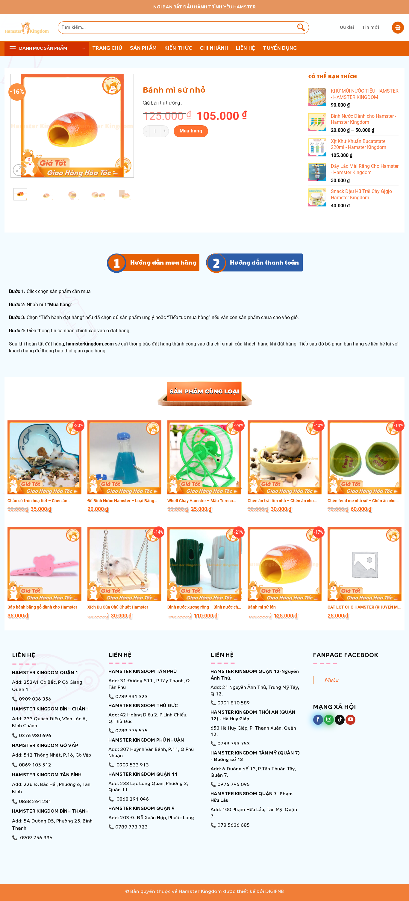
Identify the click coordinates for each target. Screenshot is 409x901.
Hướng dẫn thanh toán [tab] (264, 262)
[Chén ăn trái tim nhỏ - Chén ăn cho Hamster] (285, 457)
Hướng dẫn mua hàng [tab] (163, 262)
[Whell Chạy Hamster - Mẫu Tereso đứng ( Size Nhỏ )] (204, 457)
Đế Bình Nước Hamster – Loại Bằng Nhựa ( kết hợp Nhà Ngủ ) (120, 500)
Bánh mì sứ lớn (262, 607)
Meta (331, 680)
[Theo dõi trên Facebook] (318, 720)
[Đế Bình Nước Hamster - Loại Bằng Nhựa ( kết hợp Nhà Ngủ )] (124, 457)
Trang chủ (107, 48)
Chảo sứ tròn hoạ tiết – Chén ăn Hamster (37, 500)
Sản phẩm (143, 48)
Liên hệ (245, 48)
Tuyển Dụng (280, 48)
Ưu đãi (347, 27)
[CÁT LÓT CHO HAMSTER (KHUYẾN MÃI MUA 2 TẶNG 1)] (365, 564)
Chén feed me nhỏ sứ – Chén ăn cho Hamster (362, 500)
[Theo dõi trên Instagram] (329, 720)
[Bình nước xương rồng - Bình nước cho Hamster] (204, 564)
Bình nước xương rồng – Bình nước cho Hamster (203, 607)
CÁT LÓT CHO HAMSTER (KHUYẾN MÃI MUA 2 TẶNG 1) (365, 607)
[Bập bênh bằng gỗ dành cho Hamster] (44, 564)
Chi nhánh (214, 48)
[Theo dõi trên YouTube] (350, 720)
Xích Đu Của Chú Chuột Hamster (117, 607)
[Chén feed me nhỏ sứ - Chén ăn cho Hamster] (365, 457)
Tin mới (370, 27)
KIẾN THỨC (178, 48)
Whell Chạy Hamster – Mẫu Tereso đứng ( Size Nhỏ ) (200, 500)
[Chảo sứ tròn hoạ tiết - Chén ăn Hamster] (44, 457)
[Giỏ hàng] (398, 28)
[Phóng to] (19, 170)
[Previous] (20, 125)
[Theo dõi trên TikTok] (340, 720)
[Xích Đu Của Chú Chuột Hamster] (124, 564)
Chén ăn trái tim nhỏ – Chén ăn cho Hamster (281, 500)
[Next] (123, 125)
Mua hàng (191, 131)
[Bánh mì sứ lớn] (285, 564)
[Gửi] (301, 27)
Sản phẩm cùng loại (204, 393)
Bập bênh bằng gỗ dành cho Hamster (42, 607)
